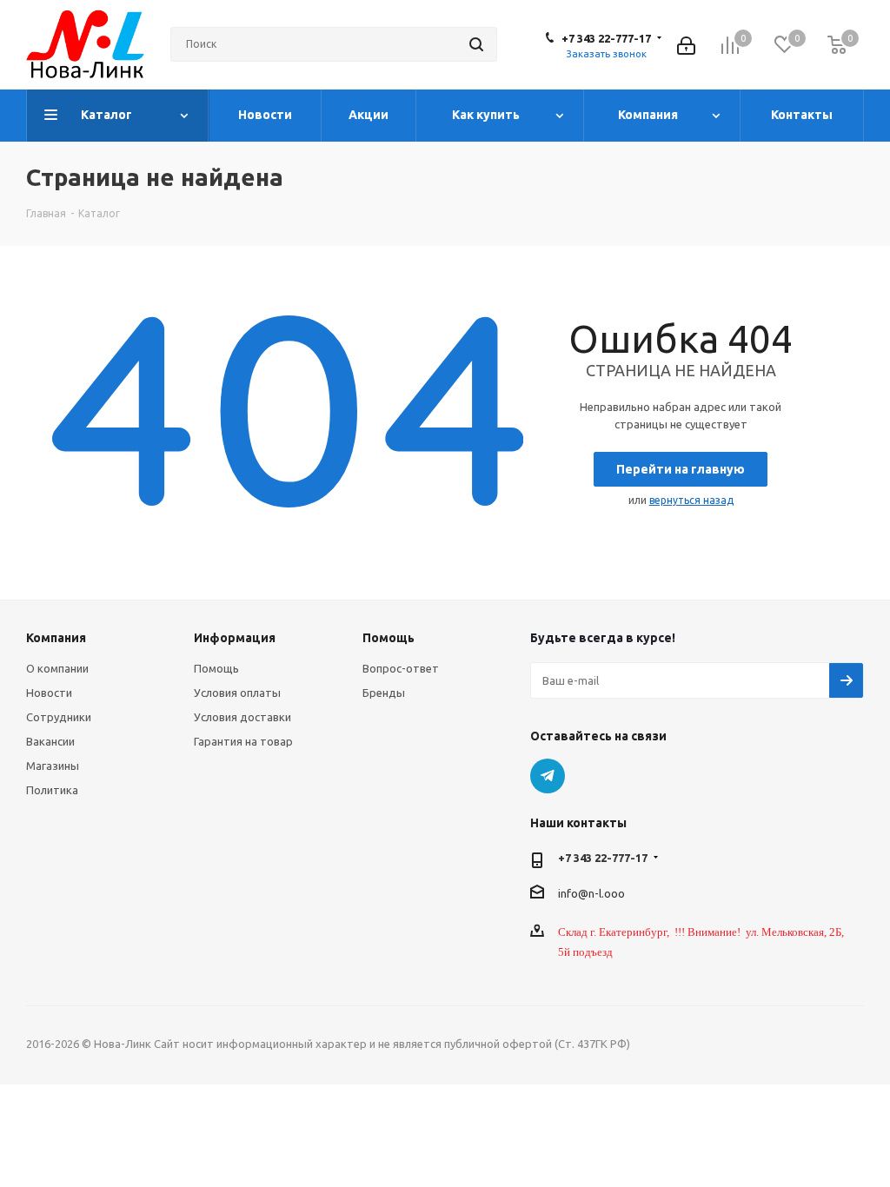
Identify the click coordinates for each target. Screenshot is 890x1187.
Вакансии (50, 741)
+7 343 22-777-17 (606, 38)
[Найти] (476, 44)
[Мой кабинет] (686, 44)
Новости (49, 692)
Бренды (383, 692)
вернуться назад (691, 500)
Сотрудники (58, 717)
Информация (235, 638)
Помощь (216, 668)
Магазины (52, 765)
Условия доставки (242, 717)
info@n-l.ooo (591, 893)
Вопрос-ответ (400, 668)
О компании (57, 668)
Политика (52, 790)
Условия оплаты (237, 692)
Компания (56, 638)
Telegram (547, 776)
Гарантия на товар (243, 741)
